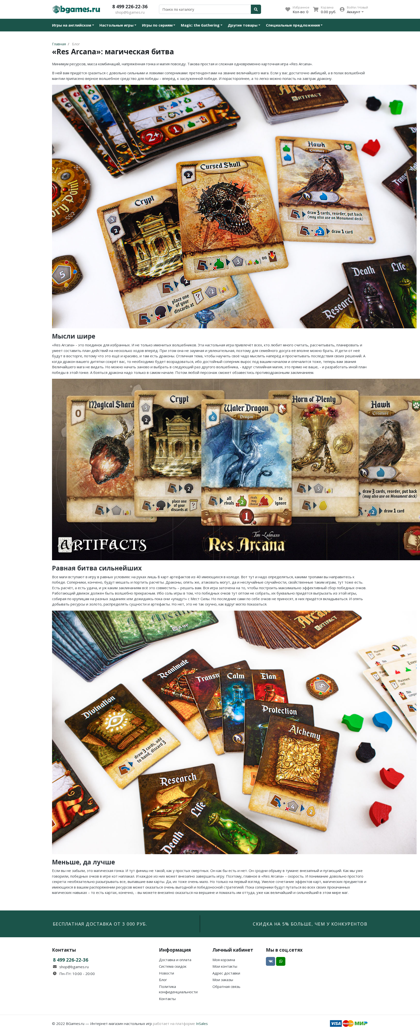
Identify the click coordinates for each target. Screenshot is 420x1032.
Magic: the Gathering (200, 25)
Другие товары (242, 25)
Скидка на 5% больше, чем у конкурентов (310, 924)
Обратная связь (226, 986)
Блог (163, 979)
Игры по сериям (157, 25)
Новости (166, 973)
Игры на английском (71, 25)
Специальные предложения (293, 25)
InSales (202, 1023)
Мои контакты (224, 966)
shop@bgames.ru (130, 12)
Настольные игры (116, 25)
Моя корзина (223, 959)
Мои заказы (222, 979)
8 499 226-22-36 (130, 6)
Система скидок (172, 966)
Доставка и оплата (175, 959)
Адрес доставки (226, 973)
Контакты (167, 998)
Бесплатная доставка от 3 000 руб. (100, 924)
